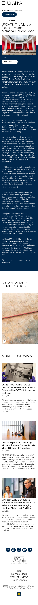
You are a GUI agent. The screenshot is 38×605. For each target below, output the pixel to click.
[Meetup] (24, 550)
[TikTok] (13, 550)
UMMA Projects (10, 62)
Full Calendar (9, 14)
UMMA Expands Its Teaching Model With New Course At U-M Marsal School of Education (18, 445)
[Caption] (4, 52)
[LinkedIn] (30, 550)
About (19, 570)
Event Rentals (19, 579)
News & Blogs (7, 10)
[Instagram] (8, 550)
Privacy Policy (26, 588)
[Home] (14, 3)
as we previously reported (16, 106)
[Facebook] (19, 550)
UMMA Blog (18, 10)
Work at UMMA (19, 576)
